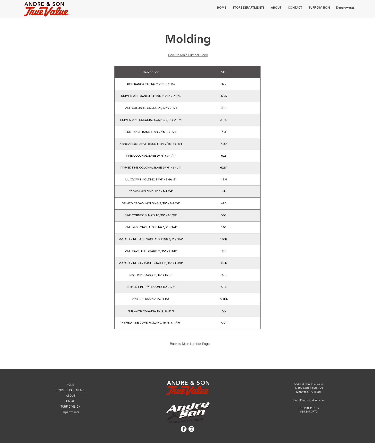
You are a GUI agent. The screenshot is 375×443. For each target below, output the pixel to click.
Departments (70, 412)
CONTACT (70, 401)
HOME (70, 385)
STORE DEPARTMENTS (70, 390)
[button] (248, 7)
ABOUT (70, 396)
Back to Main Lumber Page (188, 55)
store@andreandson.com (309, 400)
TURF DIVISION (70, 407)
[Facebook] (184, 429)
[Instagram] (191, 429)
